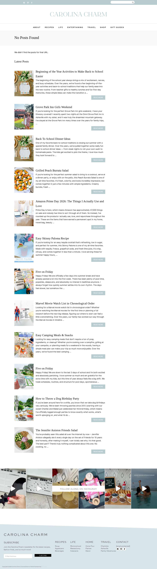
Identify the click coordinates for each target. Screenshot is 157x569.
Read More (98, 98)
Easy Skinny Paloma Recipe (52, 238)
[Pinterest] (28, 2)
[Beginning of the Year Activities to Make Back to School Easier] (24, 84)
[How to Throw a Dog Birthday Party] (24, 409)
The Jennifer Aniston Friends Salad (57, 430)
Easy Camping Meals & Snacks (54, 335)
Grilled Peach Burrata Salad (52, 170)
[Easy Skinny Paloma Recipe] (24, 249)
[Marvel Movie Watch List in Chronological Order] (24, 314)
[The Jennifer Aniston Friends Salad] (24, 441)
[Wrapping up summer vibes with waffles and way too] (118, 489)
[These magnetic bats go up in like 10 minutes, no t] (39, 489)
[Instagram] (24, 2)
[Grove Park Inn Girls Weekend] (24, 117)
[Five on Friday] (24, 282)
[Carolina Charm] (78, 14)
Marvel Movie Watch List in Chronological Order (65, 303)
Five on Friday (44, 271)
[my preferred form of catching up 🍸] (65, 489)
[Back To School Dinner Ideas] (24, 149)
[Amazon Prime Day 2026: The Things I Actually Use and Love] (24, 214)
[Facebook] (31, 2)
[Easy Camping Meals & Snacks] (24, 346)
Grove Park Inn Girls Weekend (54, 107)
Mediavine (44, 566)
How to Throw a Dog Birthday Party (57, 398)
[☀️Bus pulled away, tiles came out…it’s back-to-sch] (92, 489)
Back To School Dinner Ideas (53, 138)
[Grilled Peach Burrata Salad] (24, 181)
